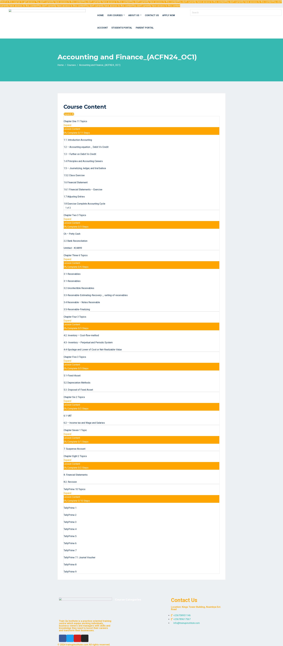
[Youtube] (77, 638)
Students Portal (121, 27)
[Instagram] (84, 638)
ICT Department (125, 617)
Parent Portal (145, 27)
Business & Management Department (136, 607)
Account (102, 27)
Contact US (152, 15)
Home (100, 15)
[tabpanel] (141, 101)
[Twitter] (70, 638)
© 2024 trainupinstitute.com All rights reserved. (83, 644)
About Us (133, 15)
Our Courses (114, 15)
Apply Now (168, 15)
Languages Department (129, 622)
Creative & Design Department (132, 612)
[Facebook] (62, 638)
